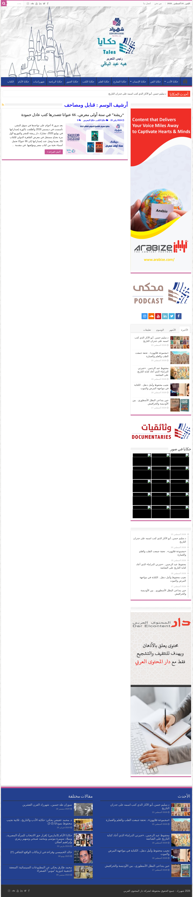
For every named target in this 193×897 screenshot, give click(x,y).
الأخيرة (184, 329)
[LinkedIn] (40, 3)
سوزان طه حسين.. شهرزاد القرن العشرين (47, 804)
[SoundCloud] (32, 3)
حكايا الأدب (172, 81)
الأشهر (172, 329)
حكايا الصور (72, 81)
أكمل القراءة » (54, 152)
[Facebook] (48, 3)
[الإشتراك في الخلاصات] (3, 104)
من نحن (158, 3)
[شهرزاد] (96, 41)
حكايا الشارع (119, 81)
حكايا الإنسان (139, 81)
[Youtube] (36, 3)
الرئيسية (185, 81)
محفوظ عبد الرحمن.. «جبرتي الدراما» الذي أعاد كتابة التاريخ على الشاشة (152, 371)
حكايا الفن (155, 81)
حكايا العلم (103, 81)
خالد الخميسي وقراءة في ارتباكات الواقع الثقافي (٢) (41, 852)
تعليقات (147, 329)
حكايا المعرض (89, 120)
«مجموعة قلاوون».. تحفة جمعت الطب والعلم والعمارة (137, 820)
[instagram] (27, 3)
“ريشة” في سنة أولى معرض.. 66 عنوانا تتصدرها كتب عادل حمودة (72, 115)
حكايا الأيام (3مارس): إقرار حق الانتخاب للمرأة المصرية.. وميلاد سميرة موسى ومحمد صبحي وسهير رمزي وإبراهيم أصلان (39, 839)
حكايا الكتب (88, 81)
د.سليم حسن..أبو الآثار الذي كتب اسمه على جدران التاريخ (137, 93)
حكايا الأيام (23, 81)
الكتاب (10, 81)
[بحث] (4, 3)
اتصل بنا (147, 3)
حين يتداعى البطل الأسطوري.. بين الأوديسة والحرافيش (137, 865)
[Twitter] (44, 3)
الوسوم (160, 329)
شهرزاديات (38, 81)
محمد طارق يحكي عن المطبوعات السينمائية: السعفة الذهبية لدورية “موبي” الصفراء (40, 869)
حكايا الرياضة (55, 81)
